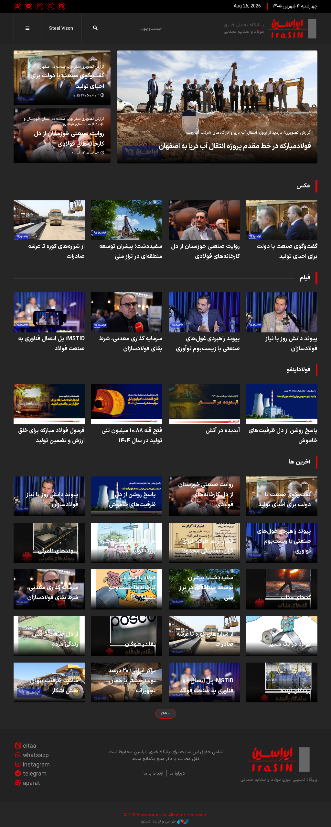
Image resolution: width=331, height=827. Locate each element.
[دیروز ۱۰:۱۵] (281, 220)
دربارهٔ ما (177, 773)
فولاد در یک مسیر (290, 644)
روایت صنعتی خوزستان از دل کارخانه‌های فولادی (69, 139)
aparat (31, 783)
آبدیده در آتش (223, 430)
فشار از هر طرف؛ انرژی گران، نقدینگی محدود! (207, 546)
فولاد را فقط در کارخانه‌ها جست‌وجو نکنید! (132, 588)
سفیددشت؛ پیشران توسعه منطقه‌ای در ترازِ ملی (130, 251)
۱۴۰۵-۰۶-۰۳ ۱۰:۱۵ (85, 95)
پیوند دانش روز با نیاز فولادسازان (291, 343)
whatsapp (36, 755)
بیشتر (165, 713)
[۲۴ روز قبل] (49, 404)
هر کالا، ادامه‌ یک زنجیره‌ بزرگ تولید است (128, 546)
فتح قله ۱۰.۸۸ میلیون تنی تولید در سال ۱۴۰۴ (131, 435)
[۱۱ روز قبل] (49, 312)
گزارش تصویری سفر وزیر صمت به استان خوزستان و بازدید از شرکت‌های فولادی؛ (64, 121)
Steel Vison (61, 28)
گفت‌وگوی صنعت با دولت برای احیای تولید (287, 251)
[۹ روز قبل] (49, 220)
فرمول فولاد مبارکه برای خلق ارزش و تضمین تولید (51, 435)
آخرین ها (300, 462)
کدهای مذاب (296, 597)
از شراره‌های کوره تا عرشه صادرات (56, 251)
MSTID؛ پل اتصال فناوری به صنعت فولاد (51, 343)
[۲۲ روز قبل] (126, 404)
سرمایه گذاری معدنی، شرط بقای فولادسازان (130, 343)
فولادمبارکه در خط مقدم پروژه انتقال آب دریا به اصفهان (235, 146)
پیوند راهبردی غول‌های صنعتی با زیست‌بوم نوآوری (208, 343)
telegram (35, 774)
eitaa (29, 746)
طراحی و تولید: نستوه (158, 821)
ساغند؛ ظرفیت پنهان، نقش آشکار (53, 685)
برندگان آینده (295, 691)
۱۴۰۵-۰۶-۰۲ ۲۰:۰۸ (85, 153)
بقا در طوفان (140, 644)
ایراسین (270, 28)
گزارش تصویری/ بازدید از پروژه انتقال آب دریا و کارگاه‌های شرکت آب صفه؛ (248, 132)
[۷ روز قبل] (126, 220)
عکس (303, 186)
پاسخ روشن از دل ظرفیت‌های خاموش (283, 435)
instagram (36, 765)
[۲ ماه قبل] (217, 106)
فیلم (305, 278)
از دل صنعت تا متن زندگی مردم (55, 639)
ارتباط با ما (153, 773)
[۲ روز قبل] (204, 220)
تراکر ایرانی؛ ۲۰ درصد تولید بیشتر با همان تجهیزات (132, 680)
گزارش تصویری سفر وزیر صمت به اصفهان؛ (71, 67)
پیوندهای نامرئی (58, 551)
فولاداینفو (299, 369)
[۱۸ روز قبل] (204, 404)
